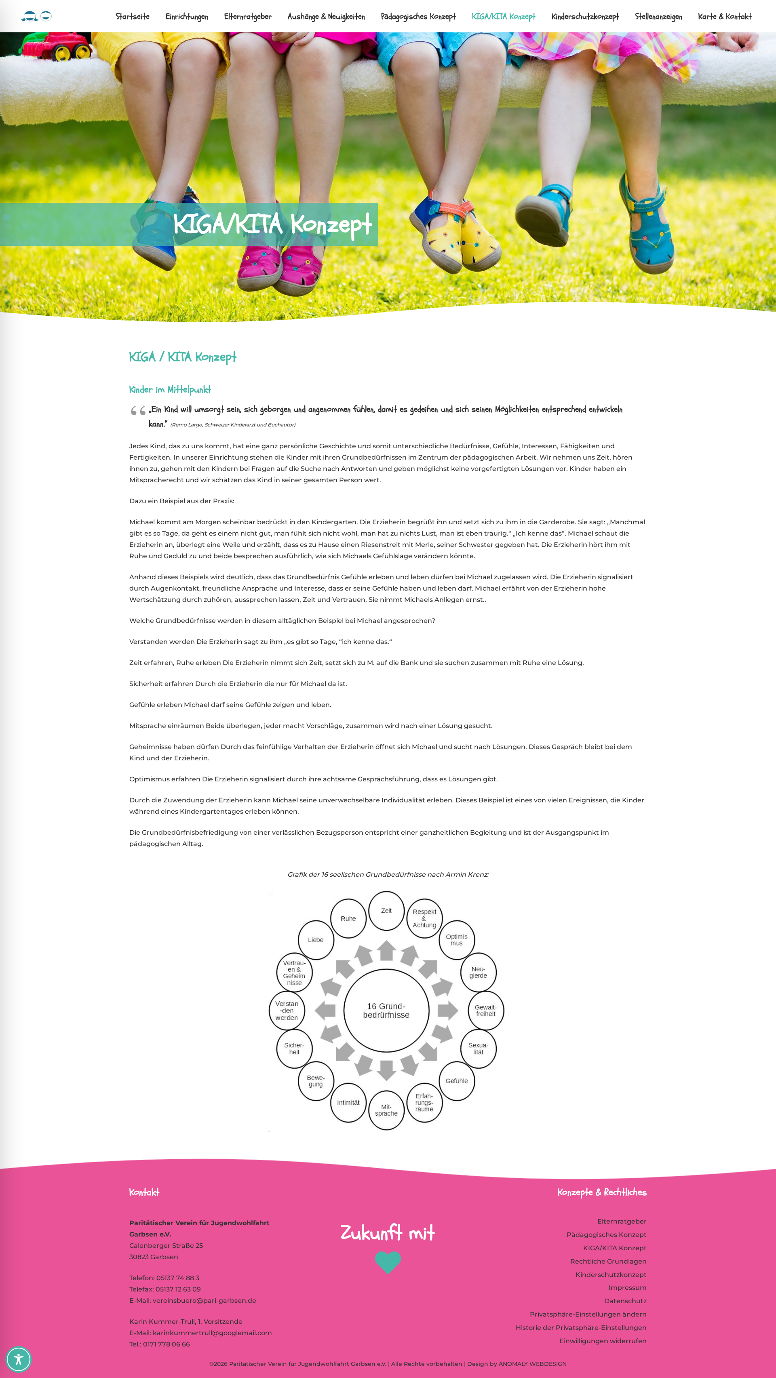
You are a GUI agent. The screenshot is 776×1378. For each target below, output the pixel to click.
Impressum (628, 1287)
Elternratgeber (622, 1221)
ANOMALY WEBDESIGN (533, 1363)
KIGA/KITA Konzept (615, 1248)
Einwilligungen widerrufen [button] (603, 1341)
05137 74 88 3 (177, 1278)
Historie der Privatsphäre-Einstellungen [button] (581, 1328)
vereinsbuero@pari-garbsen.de (204, 1300)
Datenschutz (625, 1301)
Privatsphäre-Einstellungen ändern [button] (588, 1314)
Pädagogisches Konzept (607, 1235)
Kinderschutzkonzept (611, 1275)
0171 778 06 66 (166, 1344)
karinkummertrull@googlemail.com (212, 1333)
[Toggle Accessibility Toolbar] (18, 1359)
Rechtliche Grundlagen (608, 1261)
